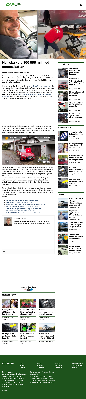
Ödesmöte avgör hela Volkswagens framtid (76, 134)
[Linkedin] (31, 289)
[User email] (4, 251)
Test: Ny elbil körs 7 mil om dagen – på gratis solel (76, 225)
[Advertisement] (28, 113)
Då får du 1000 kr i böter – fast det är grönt (27, 336)
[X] (28, 289)
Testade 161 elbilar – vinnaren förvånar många (76, 237)
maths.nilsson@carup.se (44, 378)
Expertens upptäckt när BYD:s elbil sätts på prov (75, 214)
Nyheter (4, 72)
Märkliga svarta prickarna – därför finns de (9, 336)
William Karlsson (24, 72)
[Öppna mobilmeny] (3, 4)
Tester (40, 341)
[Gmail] (25, 289)
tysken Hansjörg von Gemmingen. (40, 86)
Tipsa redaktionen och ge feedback (42, 382)
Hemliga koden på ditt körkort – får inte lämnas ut (9, 312)
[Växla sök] (81, 5)
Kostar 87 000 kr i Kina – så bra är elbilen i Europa (76, 248)
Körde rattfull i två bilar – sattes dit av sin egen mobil (28, 312)
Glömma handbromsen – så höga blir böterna (46, 312)
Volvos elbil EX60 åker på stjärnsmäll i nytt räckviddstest (46, 336)
